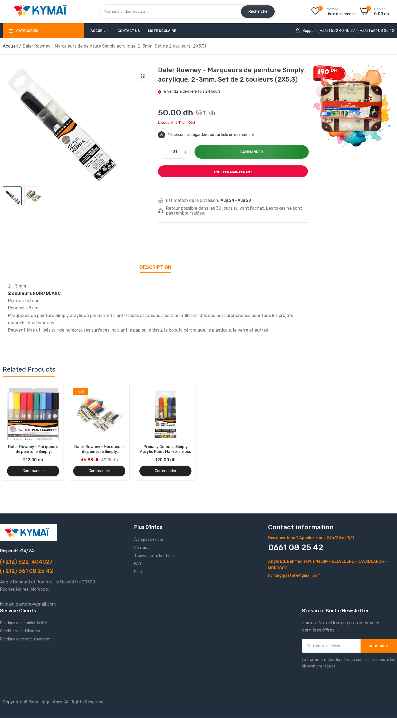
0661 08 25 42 (295, 547)
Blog (138, 572)
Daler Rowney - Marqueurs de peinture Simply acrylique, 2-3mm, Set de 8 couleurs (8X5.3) (33, 449)
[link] (353, 105)
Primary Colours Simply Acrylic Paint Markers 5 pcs (165, 449)
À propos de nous (149, 539)
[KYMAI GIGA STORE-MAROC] (42, 11)
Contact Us (128, 31)
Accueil (98, 31)
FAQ (137, 564)
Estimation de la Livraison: (192, 200)
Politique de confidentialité (23, 623)
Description (155, 267)
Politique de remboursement (25, 639)
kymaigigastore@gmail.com (294, 575)
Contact (141, 547)
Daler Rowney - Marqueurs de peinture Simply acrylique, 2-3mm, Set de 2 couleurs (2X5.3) (99, 449)
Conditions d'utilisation (20, 631)
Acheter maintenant (233, 172)
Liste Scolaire (162, 31)
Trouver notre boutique (154, 555)
